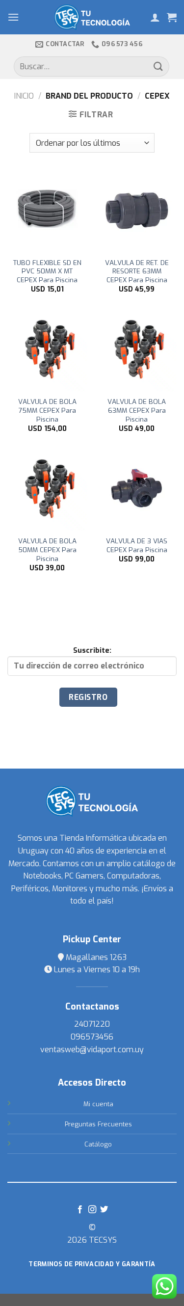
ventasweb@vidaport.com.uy (92, 1049)
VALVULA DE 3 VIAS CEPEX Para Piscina (136, 545)
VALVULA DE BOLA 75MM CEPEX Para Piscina (47, 410)
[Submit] (158, 66)
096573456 (92, 1037)
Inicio (24, 96)
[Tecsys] (92, 17)
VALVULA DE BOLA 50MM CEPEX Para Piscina (47, 549)
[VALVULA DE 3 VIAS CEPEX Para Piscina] (137, 491)
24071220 (92, 1024)
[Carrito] (172, 17)
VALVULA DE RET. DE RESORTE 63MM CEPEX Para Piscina (137, 271)
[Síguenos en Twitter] (104, 1209)
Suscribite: (92, 650)
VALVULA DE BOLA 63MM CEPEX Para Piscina (136, 410)
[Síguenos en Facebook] (80, 1209)
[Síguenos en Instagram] (92, 1209)
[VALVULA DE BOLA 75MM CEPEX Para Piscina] (47, 352)
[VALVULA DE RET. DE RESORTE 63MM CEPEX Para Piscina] (137, 212)
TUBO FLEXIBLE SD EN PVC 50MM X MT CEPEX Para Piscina (47, 271)
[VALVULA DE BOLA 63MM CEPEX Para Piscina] (137, 352)
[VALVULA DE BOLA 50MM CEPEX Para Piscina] (47, 491)
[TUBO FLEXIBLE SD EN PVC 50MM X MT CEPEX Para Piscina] (47, 212)
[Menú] (13, 17)
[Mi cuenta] (155, 17)
